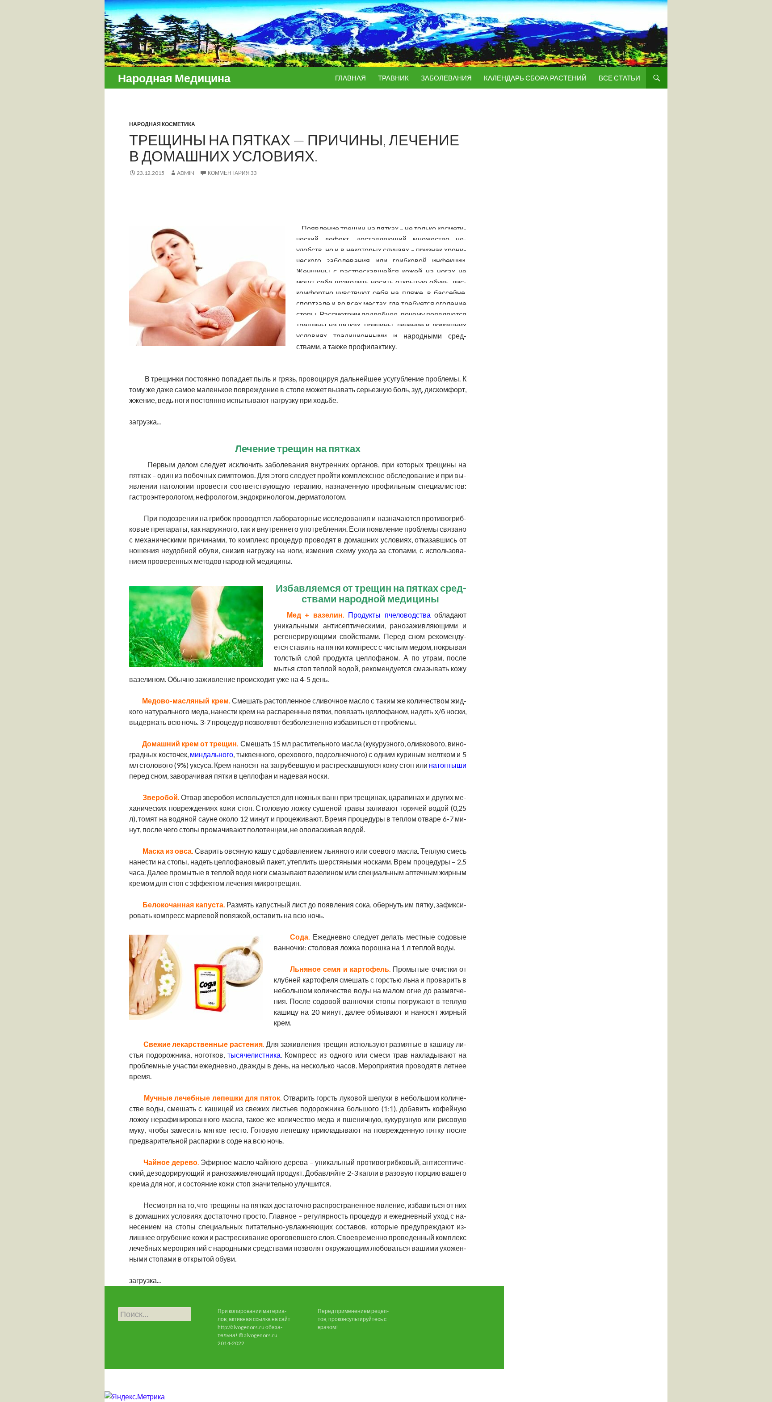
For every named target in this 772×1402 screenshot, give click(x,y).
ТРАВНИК (393, 78)
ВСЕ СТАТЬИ (619, 78)
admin (185, 172)
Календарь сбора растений (535, 78)
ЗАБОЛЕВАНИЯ (446, 78)
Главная (350, 78)
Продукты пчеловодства (389, 614)
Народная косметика (162, 124)
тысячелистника (254, 1054)
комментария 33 (232, 172)
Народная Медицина (174, 78)
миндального (211, 754)
